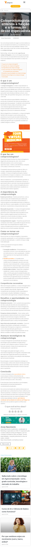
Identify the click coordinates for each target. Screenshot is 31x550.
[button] (24, 2)
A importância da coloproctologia (10, 67)
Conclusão (4, 77)
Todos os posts (5, 444)
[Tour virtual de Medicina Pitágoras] (15, 138)
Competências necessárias (11, 71)
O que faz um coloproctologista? (10, 66)
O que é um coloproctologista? (9, 64)
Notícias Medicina (15, 34)
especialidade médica (19, 374)
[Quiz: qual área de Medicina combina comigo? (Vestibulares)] (15, 420)
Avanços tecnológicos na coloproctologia (12, 75)
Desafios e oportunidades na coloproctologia (13, 73)
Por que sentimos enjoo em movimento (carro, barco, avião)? (13, 539)
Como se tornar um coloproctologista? (11, 69)
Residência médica (8, 258)
